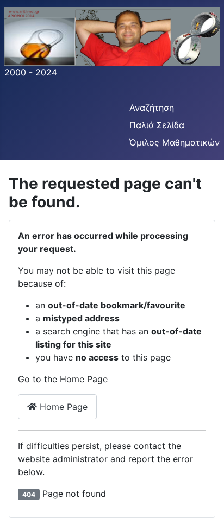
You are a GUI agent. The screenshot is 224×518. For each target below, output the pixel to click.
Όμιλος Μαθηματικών (174, 142)
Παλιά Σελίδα (156, 124)
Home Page (62, 406)
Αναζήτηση (151, 107)
